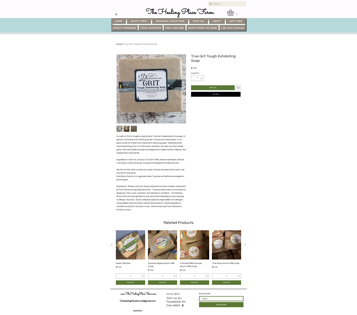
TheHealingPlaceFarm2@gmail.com (138, 301)
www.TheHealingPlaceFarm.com (138, 294)
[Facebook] (182, 305)
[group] (178, 257)
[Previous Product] (112, 244)
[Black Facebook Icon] (116, 14)
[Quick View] (130, 244)
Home (119, 44)
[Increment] (201, 78)
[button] (234, 12)
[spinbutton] (197, 78)
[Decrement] (193, 78)
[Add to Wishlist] (238, 87)
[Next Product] (245, 244)
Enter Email (204, 294)
